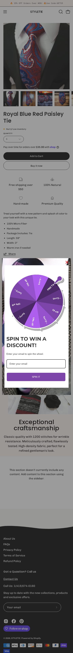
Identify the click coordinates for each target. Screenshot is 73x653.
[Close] (67, 262)
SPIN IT (36, 376)
